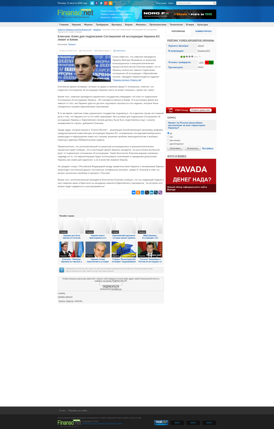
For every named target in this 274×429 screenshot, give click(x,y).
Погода (62, 301)
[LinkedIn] (151, 192)
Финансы (141, 24)
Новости (70, 301)
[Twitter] (92, 3)
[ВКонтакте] (101, 3)
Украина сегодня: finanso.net (95, 424)
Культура (202, 24)
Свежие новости (65, 297)
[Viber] (160, 192)
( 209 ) (201, 62)
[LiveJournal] (156, 192)
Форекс (88, 24)
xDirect (201, 46)
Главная (63, 24)
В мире (190, 24)
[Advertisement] (111, 206)
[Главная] (75, 18)
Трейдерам (102, 24)
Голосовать (175, 148)
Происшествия (158, 24)
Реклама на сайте (78, 410)
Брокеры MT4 (204, 51)
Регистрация (161, 3)
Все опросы (207, 148)
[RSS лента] (110, 3)
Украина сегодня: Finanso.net (127, 80)
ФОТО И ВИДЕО (176, 156)
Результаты (192, 148)
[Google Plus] (106, 3)
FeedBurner (116, 289)
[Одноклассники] (138, 192)
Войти (170, 3)
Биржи (129, 24)
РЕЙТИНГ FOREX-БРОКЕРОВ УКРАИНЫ (190, 40)
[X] (147, 192)
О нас (62, 410)
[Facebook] (97, 3)
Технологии (176, 24)
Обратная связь (115, 424)
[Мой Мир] (142, 192)
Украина (76, 24)
